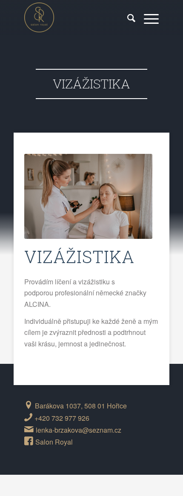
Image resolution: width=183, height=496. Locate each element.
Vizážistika (91, 83)
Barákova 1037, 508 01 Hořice (81, 406)
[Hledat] (127, 17)
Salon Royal (54, 442)
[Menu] (147, 17)
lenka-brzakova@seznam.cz (78, 430)
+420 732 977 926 (61, 418)
